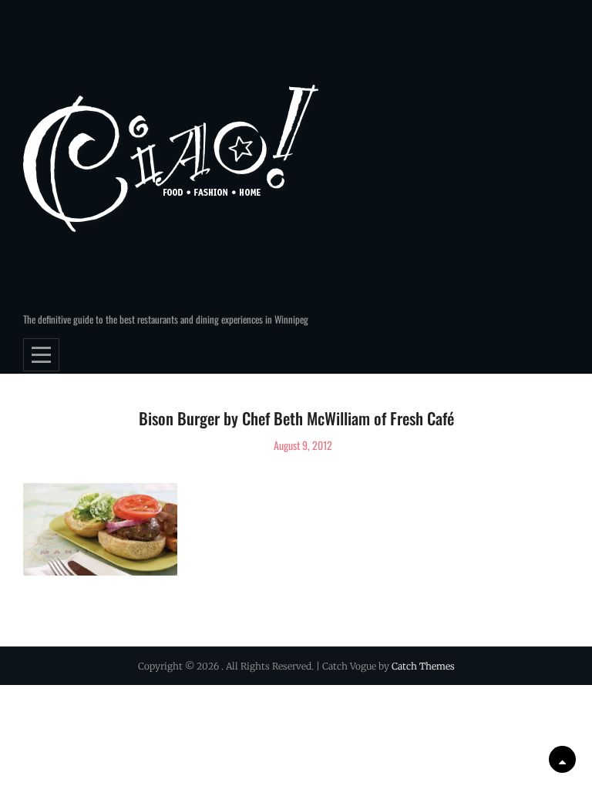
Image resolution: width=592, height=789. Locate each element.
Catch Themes (423, 666)
